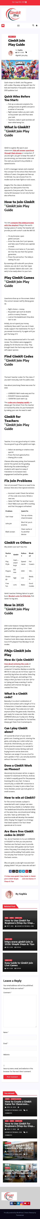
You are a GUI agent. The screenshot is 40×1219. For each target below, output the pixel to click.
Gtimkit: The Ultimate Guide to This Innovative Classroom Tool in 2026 (18, 1173)
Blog (6, 917)
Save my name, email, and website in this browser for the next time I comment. (18, 1070)
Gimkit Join (12, 36)
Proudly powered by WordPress (14, 1212)
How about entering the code (16, 664)
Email (5, 1043)
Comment (7, 993)
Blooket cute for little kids (19, 596)
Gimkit (11, 917)
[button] (33, 25)
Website (6, 1055)
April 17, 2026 (11, 1129)
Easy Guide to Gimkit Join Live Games (19, 964)
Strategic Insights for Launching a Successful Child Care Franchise (18, 1148)
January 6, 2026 (12, 1151)
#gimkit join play (21, 55)
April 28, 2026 (11, 1107)
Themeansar (20, 1215)
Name (6, 1032)
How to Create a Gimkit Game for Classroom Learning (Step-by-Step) (18, 1104)
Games (7, 1098)
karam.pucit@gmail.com (25, 926)
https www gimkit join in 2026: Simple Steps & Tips (12, 879)
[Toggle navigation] (18, 25)
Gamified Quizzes (16, 1098)
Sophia (20, 50)
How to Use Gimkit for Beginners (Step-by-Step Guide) (19, 923)
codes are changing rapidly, (18, 402)
